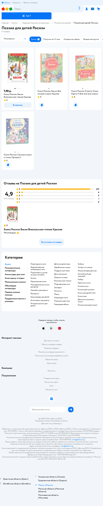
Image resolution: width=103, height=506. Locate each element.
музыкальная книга (38, 281)
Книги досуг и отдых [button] (14, 278)
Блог (52, 386)
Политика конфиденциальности (51, 352)
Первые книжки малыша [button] (12, 293)
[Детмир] (7, 9)
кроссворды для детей (40, 297)
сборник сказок (61, 277)
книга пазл (82, 296)
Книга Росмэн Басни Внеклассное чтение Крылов (33, 229)
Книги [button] (8, 264)
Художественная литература (35, 23)
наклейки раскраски (39, 290)
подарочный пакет (62, 271)
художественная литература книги (38, 268)
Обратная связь (51, 359)
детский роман (60, 274)
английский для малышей (84, 275)
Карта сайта (51, 363)
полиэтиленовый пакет (87, 305)
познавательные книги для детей (40, 286)
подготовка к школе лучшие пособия (39, 274)
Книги (14, 23)
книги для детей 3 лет (86, 293)
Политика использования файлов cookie (51, 356)
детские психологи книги (86, 300)
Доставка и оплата (51, 340)
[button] (27, 15)
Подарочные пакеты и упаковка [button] (15, 300)
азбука (81, 264)
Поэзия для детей (62, 23)
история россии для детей (39, 304)
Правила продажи (51, 348)
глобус (80, 279)
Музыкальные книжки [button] (15, 282)
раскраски (35, 294)
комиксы (58, 291)
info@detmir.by (78, 439)
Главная (5, 23)
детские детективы (62, 264)
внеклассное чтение (62, 281)
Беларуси (58, 423)
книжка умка (83, 286)
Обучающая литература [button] (10, 287)
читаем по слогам (85, 267)
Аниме (33, 278)
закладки (58, 287)
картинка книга (84, 283)
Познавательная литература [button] (12, 269)
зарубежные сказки (62, 267)
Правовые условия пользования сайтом (51, 421)
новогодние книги (38, 264)
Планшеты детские (62, 301)
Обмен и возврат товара (52, 344)
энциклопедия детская (87, 271)
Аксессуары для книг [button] (15, 274)
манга (56, 294)
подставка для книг (62, 284)
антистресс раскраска (40, 300)
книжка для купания (86, 290)
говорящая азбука (61, 304)
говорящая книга (61, 298)
